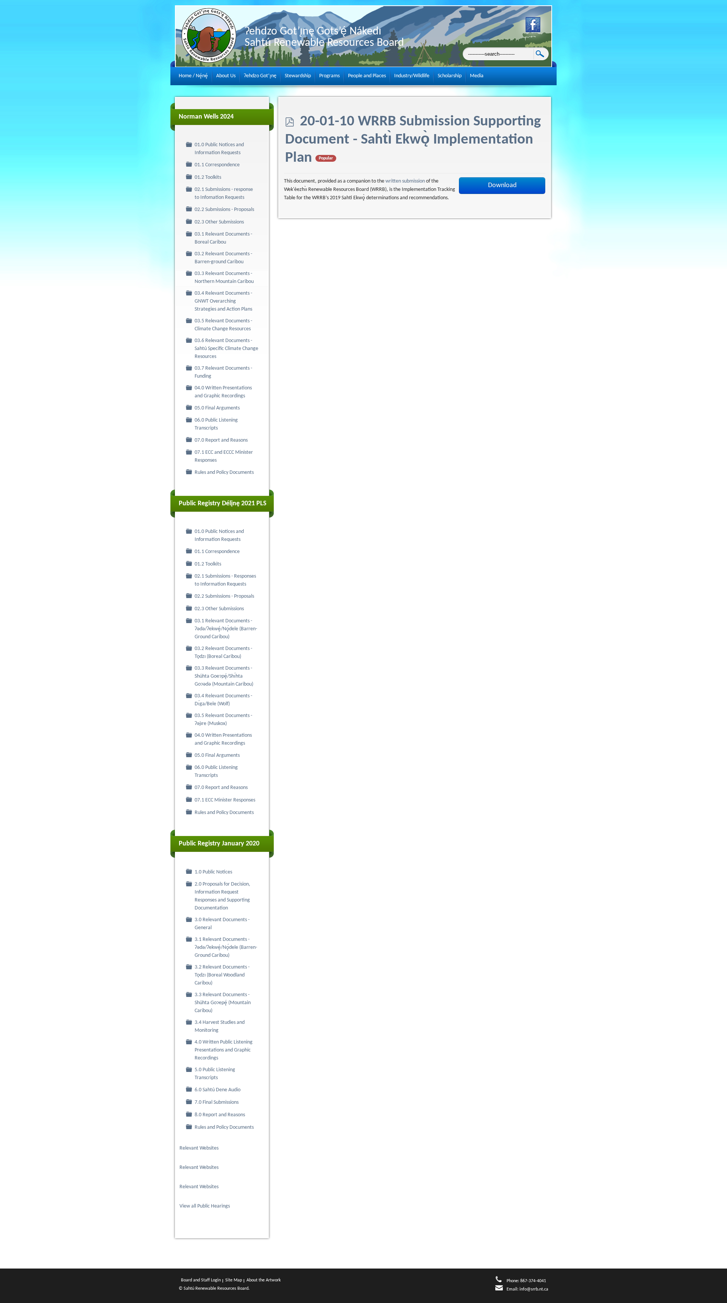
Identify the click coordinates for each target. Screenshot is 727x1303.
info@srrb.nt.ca (534, 1289)
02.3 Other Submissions (219, 222)
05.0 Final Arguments (217, 408)
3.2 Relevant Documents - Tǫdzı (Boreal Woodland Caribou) (222, 975)
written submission (405, 181)
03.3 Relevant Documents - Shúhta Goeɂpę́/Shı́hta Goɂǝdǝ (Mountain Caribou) (224, 676)
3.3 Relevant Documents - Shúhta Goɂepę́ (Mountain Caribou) (223, 1003)
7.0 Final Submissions (217, 1102)
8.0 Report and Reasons (220, 1115)
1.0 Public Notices (213, 872)
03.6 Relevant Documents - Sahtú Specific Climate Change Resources (226, 348)
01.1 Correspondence (217, 165)
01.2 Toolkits (208, 177)
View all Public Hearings (205, 1206)
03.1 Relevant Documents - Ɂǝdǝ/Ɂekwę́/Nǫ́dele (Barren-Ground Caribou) (226, 629)
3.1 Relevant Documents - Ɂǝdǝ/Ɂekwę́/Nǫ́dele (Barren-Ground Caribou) (226, 947)
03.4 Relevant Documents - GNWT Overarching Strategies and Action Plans (223, 301)
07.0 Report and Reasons (221, 440)
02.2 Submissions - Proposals (224, 209)
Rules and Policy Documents (224, 472)
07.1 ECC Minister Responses (225, 800)
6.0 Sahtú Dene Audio (217, 1090)
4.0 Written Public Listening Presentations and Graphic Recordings (224, 1050)
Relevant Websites (198, 1148)
